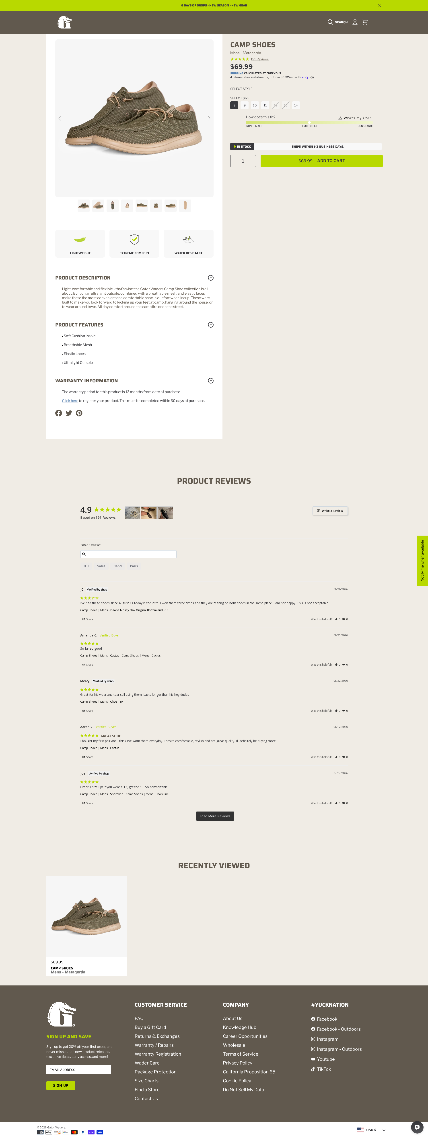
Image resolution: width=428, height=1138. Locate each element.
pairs (134, 566)
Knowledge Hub (239, 1027)
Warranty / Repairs (154, 1045)
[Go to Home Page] (64, 22)
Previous (60, 118)
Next (209, 118)
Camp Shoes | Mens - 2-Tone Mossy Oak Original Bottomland (121, 610)
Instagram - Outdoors (339, 1049)
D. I (86, 566)
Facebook (327, 1019)
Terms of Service (240, 1054)
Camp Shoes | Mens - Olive (98, 702)
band (118, 566)
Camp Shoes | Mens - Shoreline (101, 794)
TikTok (324, 1069)
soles (101, 566)
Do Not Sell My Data (243, 1089)
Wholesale (234, 1045)
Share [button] (89, 619)
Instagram (327, 1039)
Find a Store (147, 1089)
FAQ (139, 1018)
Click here (70, 401)
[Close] (379, 6)
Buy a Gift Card (150, 1027)
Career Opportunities (245, 1036)
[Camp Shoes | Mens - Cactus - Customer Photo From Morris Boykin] (132, 513)
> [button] (215, 816)
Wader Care (147, 1063)
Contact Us (146, 1098)
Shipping (236, 73)
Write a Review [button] (332, 511)
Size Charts (146, 1081)
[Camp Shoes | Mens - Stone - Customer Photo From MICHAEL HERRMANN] (165, 513)
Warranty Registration (158, 1054)
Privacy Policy (237, 1063)
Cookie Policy (237, 1081)
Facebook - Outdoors (339, 1029)
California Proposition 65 (249, 1072)
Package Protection (156, 1072)
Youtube (326, 1059)
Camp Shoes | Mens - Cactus (99, 655)
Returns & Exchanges (157, 1036)
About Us (232, 1018)
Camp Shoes (68, 970)
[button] (339, 22)
